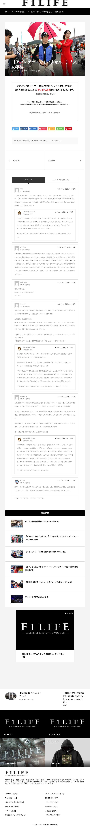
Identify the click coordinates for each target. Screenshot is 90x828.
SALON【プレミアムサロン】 (16, 815)
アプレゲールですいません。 (32, 71)
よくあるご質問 (50, 811)
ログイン (32, 498)
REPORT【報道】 (11, 794)
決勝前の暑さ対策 (69, 693)
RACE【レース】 (11, 798)
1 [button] (65, 613)
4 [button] (72, 613)
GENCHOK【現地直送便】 (15, 802)
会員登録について (51, 806)
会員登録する (35, 113)
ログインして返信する (64, 189)
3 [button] (70, 613)
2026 (21, 705)
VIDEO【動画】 (11, 811)
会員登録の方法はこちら (45, 94)
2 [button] (67, 613)
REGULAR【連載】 (13, 25)
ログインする (50, 113)
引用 (74, 189)
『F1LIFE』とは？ (52, 802)
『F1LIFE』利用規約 (52, 815)
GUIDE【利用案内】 (52, 798)
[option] (45, 636)
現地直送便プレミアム (70, 696)
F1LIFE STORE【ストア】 (55, 794)
